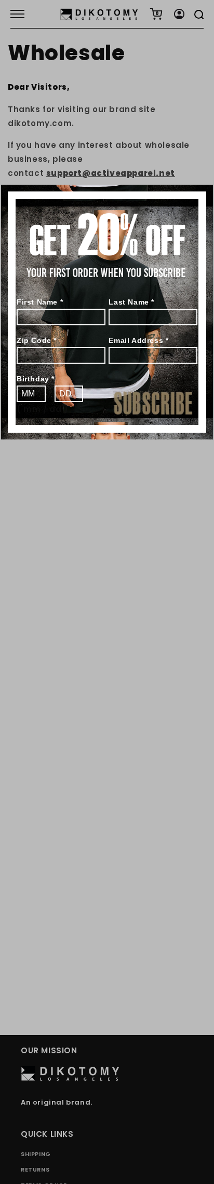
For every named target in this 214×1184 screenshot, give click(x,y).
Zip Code (37, 340)
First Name (40, 302)
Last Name (131, 302)
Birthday (36, 379)
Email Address (138, 340)
